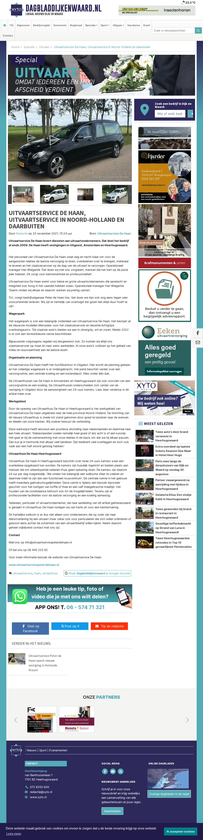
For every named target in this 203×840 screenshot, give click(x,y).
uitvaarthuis (50, 573)
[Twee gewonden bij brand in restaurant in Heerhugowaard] (144, 513)
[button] (10, 194)
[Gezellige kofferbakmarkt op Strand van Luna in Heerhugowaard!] (144, 527)
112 (11, 25)
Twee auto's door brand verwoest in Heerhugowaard (171, 436)
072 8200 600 (39, 787)
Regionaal (76, 25)
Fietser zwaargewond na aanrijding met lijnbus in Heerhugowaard (172, 484)
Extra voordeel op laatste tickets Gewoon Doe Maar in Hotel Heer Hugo (173, 451)
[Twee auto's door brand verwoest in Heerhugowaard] (144, 436)
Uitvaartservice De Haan (114, 233)
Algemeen (23, 25)
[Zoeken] (198, 30)
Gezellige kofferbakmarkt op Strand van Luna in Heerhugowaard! (173, 528)
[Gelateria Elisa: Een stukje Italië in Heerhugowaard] (144, 499)
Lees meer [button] (13, 833)
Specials (29, 47)
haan (37, 573)
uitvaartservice (23, 573)
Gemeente (60, 25)
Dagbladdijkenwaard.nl (64, 8)
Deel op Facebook (31, 628)
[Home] (4, 25)
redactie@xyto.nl (41, 792)
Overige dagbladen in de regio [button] (169, 794)
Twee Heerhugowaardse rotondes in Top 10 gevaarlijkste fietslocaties (173, 542)
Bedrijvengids (41, 25)
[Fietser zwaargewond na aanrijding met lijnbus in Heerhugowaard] (144, 484)
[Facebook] (105, 771)
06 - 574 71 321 (85, 607)
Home (15, 47)
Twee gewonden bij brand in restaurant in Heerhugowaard (173, 513)
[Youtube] (113, 771)
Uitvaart (44, 47)
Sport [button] (104, 25)
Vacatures (133, 25)
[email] (198, 343)
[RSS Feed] (121, 771)
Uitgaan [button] (117, 25)
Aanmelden (112, 811)
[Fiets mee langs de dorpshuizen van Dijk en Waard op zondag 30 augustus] (144, 465)
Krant (146, 25)
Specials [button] (90, 25)
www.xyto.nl (38, 797)
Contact (8, 35)
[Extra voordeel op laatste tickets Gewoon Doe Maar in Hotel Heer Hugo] (144, 450)
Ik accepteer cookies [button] (181, 831)
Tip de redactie (112, 626)
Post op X (72, 626)
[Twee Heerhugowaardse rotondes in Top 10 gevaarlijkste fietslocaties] (144, 542)
